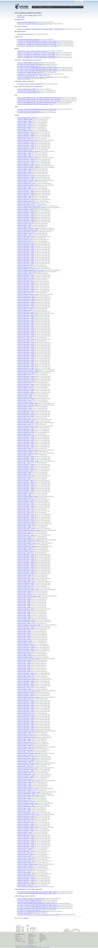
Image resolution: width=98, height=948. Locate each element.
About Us (17, 935)
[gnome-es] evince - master (24, 153)
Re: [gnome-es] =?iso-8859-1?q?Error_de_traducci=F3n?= (32, 23)
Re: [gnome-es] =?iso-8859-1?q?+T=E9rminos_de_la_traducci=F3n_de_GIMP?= (37, 45)
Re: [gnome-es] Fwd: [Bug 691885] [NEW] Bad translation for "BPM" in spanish (37, 41)
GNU (48, 947)
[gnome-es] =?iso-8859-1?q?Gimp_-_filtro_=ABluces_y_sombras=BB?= (35, 77)
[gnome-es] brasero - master (24, 408)
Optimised (17, 947)
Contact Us (17, 940)
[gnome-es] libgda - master (24, 154)
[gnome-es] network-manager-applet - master (29, 596)
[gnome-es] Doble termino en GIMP (26, 89)
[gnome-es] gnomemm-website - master (27, 140)
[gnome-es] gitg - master (23, 204)
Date (35, 15)
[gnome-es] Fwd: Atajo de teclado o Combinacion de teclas (32, 51)
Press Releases (42, 935)
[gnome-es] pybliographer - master (26, 117)
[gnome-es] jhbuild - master (24, 121)
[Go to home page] (23, 9)
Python (44, 947)
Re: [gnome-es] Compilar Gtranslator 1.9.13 (28, 66)
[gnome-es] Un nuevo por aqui (25, 34)
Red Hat (31, 947)
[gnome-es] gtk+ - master (23, 462)
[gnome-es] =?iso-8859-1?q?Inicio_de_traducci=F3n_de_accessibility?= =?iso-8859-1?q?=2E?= (41, 29)
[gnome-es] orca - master (23, 127)
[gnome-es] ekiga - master (24, 417)
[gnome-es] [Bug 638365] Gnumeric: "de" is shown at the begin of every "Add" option (39, 97)
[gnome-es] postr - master (24, 779)
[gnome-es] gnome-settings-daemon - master (29, 791)
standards (23, 947)
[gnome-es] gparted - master (24, 832)
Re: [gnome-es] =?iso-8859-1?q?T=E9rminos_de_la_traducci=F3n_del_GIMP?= (37, 42)
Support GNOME (18, 939)
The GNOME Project (20, 934)
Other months (20, 17)
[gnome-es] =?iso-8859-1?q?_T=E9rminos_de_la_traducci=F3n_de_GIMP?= (36, 54)
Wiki (29, 937)
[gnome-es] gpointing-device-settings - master (29, 206)
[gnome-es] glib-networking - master (26, 543)
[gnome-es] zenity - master (24, 241)
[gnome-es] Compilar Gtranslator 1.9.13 (27, 22)
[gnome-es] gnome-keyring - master (26, 679)
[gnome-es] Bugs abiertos (23, 78)
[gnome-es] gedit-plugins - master (26, 202)
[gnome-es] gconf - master (24, 576)
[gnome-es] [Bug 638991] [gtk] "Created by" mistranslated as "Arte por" (35, 104)
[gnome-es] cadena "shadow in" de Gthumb (28, 62)
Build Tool (30, 943)
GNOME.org (80, 1)
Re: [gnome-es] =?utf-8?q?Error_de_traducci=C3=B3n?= (31, 911)
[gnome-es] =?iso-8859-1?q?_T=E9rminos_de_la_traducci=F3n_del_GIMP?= (36, 52)
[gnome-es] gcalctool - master (25, 267)
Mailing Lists (41, 7)
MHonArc (26, 918)
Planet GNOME (42, 937)
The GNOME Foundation (20, 941)
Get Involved (18, 936)
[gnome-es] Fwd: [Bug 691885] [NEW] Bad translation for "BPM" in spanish (36, 903)
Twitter (40, 941)
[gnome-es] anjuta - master (24, 787)
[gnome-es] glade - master (24, 527)
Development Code (32, 942)
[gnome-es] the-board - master (25, 735)
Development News (43, 939)
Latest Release (42, 936)
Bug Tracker (31, 941)
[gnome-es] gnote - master (24, 124)
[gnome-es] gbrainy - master (24, 122)
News (40, 934)
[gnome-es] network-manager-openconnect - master (30, 207)
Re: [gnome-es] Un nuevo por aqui (26, 75)
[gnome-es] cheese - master (24, 198)
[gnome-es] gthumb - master (24, 149)
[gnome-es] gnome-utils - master (25, 464)
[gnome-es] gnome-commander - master (27, 151)
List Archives (49, 7)
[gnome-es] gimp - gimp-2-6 (24, 591)
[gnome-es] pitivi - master (23, 615)
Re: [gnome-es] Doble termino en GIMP (27, 39)
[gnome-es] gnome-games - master (26, 523)
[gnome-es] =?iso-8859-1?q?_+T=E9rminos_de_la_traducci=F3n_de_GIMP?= (36, 57)
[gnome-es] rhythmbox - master (25, 564)
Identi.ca (41, 940)
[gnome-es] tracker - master (24, 761)
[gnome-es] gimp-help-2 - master (25, 132)
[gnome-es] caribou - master (24, 201)
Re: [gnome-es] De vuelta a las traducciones (28, 72)
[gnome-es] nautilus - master (24, 397)
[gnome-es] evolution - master (25, 393)
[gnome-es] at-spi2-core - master (25, 588)
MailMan (40, 947)
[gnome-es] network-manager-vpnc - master (28, 530)
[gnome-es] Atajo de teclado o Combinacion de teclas (31, 898)
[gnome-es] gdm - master (23, 265)
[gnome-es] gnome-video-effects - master (28, 422)
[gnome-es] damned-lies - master (25, 289)
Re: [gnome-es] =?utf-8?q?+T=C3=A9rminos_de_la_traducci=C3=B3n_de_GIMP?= (38, 914)
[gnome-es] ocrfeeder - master (25, 209)
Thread (30, 15)
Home (34, 7)
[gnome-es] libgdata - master (24, 119)
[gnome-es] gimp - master (24, 599)
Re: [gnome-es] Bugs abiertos (24, 913)
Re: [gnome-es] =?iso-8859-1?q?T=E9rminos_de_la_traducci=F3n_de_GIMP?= (37, 44)
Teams (16, 937)
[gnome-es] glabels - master (24, 156)
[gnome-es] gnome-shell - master (25, 199)
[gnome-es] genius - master (24, 742)
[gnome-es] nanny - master (24, 734)
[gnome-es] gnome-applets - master (26, 419)
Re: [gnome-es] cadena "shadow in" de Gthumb (29, 64)
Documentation (31, 936)
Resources (30, 934)
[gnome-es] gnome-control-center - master (28, 589)
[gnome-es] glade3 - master (24, 196)
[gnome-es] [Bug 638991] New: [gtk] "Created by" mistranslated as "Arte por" (36, 102)
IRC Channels (31, 940)
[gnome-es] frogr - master (24, 533)
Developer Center (32, 935)
